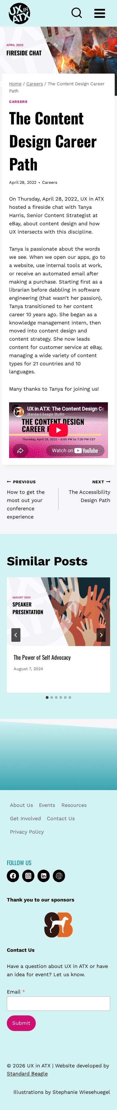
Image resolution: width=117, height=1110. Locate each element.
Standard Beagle (27, 1073)
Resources (74, 805)
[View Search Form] (79, 13)
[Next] (101, 635)
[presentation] (58, 611)
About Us (21, 805)
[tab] (47, 697)
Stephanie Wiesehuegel (81, 1092)
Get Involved (25, 818)
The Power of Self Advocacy (42, 657)
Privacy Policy (27, 832)
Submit (21, 1023)
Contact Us (61, 818)
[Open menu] (99, 13)
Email (16, 992)
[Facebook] (13, 876)
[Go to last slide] (15, 635)
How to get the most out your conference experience (26, 500)
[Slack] (59, 876)
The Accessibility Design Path (89, 491)
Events (47, 805)
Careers (18, 101)
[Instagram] (28, 876)
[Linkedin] (43, 876)
